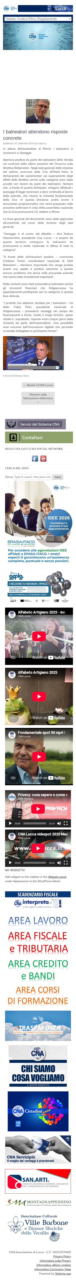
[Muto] (59, 823)
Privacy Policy (62, 1256)
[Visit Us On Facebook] (35, 461)
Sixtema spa (63, 1273)
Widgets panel (57, 876)
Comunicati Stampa (12, 375)
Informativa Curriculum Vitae (52, 1269)
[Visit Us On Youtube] (43, 461)
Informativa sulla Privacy (55, 1260)
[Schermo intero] (66, 823)
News (26, 375)
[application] (38, 808)
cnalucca (41, 143)
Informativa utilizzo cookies (53, 1265)
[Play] (10, 823)
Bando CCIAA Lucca (38, 385)
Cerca (9, 476)
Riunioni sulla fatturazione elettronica (38, 398)
